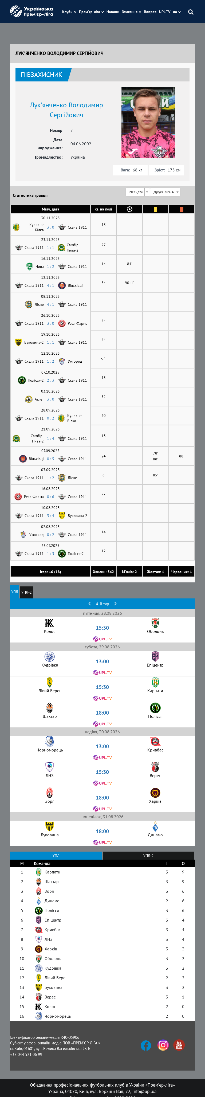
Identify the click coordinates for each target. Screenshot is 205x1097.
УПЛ (14, 591)
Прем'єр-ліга (89, 12)
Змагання (129, 12)
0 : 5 (50, 458)
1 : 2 (50, 266)
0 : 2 (50, 418)
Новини (113, 12)
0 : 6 (50, 496)
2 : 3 (50, 380)
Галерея (150, 12)
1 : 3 (50, 553)
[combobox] (137, 192)
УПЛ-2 (26, 592)
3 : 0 (50, 227)
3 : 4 (50, 515)
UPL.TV (164, 12)
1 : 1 (50, 247)
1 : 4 (50, 438)
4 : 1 (50, 285)
